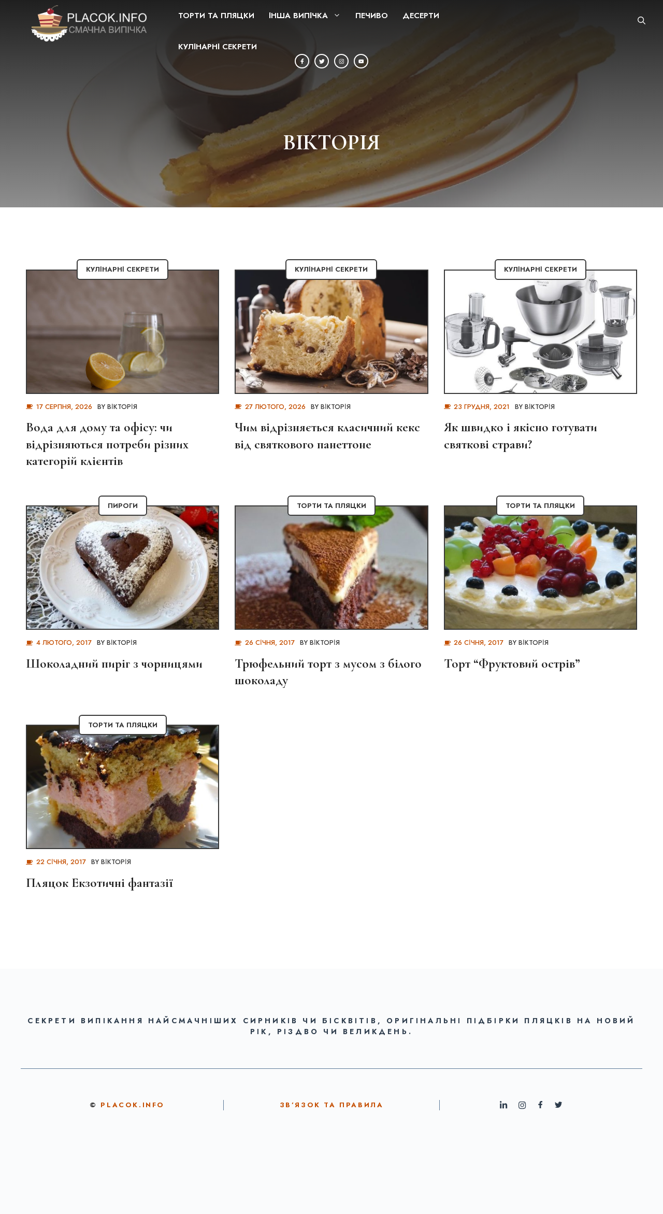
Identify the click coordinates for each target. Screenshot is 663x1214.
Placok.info (132, 1105)
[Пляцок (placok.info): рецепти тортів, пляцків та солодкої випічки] (81, 20)
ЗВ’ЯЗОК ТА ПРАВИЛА (332, 1105)
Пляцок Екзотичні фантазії (99, 883)
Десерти (420, 15)
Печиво (371, 15)
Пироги (123, 506)
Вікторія (122, 407)
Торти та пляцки (216, 15)
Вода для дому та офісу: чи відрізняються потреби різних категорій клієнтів (107, 444)
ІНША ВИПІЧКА (298, 15)
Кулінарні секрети (217, 46)
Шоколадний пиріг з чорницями (114, 663)
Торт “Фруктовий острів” (512, 663)
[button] (641, 20)
